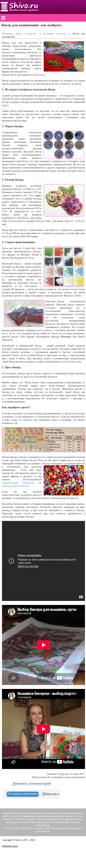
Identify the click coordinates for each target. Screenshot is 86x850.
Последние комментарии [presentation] (23, 793)
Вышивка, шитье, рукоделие (19, 33)
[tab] (23, 794)
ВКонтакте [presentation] (52, 794)
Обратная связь (10, 846)
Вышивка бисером (54, 33)
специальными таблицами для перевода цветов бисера (22, 484)
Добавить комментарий (31, 783)
